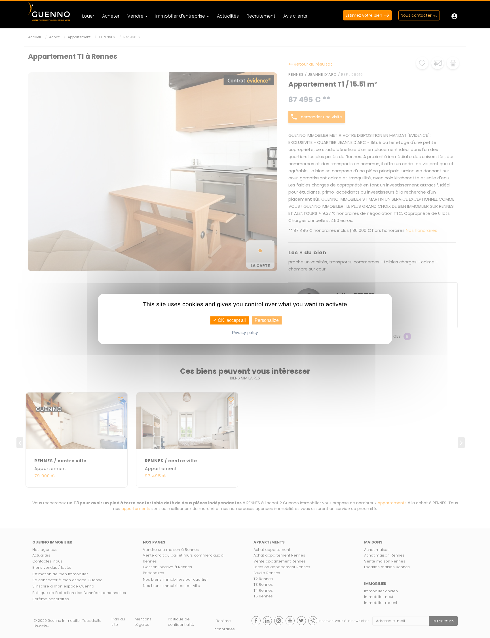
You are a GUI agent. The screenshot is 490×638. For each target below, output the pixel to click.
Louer (88, 16)
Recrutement (261, 16)
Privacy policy (245, 332)
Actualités (228, 16)
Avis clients (295, 16)
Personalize (267, 320)
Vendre (136, 16)
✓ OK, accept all (229, 320)
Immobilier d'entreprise (180, 16)
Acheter (110, 16)
